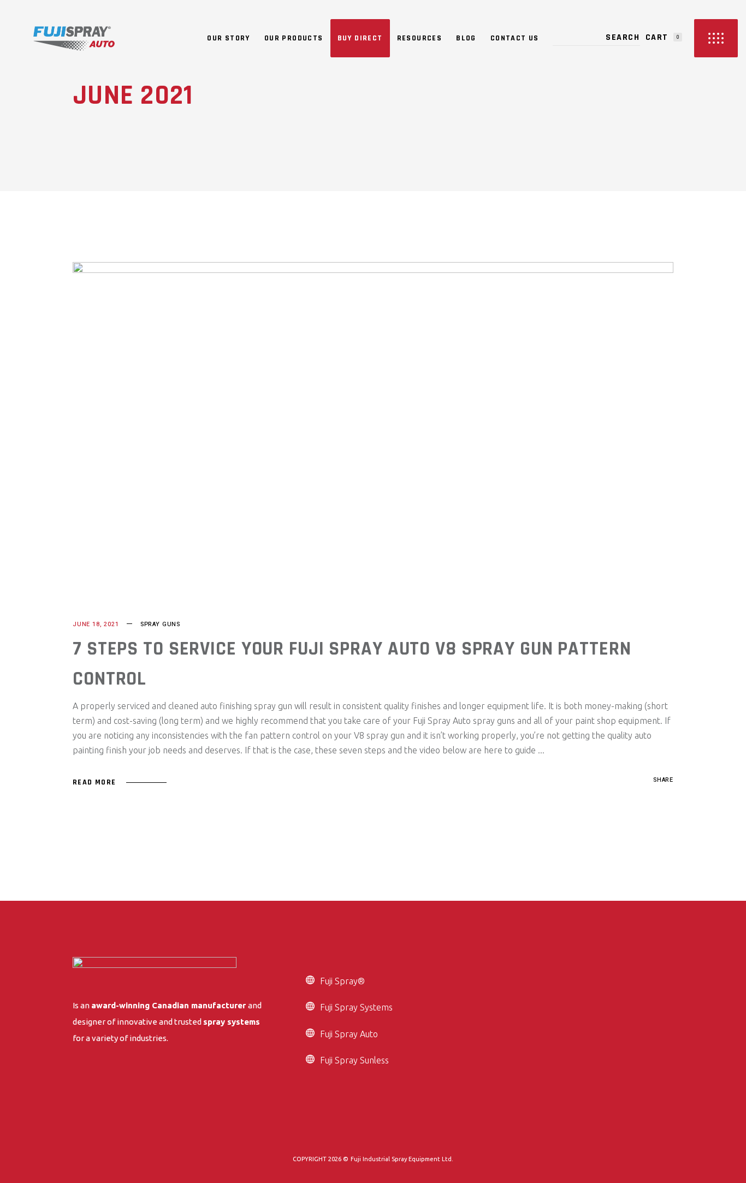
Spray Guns (160, 624)
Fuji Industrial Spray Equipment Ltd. (402, 1159)
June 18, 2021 (96, 624)
